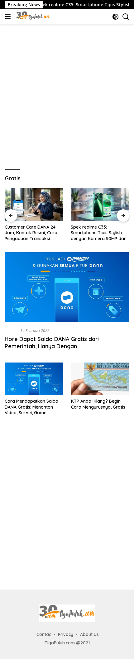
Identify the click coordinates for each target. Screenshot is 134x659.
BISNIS (11, 330)
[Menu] (9, 16)
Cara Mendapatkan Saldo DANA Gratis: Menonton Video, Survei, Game (31, 406)
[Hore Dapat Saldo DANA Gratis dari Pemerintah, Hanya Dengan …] (67, 287)
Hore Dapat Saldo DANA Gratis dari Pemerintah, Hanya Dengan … (52, 342)
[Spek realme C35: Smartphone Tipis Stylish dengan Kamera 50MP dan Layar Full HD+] (100, 204)
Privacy (65, 634)
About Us (89, 634)
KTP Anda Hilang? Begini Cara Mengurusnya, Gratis (98, 404)
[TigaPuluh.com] (32, 16)
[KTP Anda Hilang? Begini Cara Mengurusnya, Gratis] (100, 379)
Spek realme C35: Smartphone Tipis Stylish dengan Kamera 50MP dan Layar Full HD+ (99, 232)
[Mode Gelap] (115, 17)
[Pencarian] (125, 17)
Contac (43, 634)
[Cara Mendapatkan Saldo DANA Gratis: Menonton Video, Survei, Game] (34, 379)
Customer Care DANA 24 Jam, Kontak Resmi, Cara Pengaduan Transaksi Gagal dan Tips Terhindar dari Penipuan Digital (31, 232)
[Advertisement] (67, 94)
